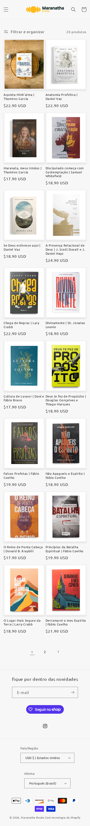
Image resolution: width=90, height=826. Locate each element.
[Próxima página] (58, 651)
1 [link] (32, 652)
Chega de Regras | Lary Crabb (21, 325)
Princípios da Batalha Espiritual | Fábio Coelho (65, 549)
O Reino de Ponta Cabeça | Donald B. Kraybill (23, 549)
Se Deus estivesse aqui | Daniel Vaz (22, 247)
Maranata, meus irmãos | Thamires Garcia (23, 170)
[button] (6, 9)
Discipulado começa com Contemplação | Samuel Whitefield (65, 172)
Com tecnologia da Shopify (63, 817)
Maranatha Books (32, 817)
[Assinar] (72, 692)
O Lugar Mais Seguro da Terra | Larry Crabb (22, 622)
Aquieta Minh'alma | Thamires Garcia (19, 97)
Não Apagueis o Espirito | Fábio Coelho (65, 476)
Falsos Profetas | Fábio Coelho (21, 476)
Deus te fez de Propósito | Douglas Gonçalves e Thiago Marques (66, 400)
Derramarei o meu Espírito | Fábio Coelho (66, 622)
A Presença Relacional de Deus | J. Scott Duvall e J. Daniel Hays (65, 249)
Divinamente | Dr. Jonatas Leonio (65, 325)
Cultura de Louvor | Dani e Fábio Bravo (24, 398)
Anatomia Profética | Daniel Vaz (62, 97)
